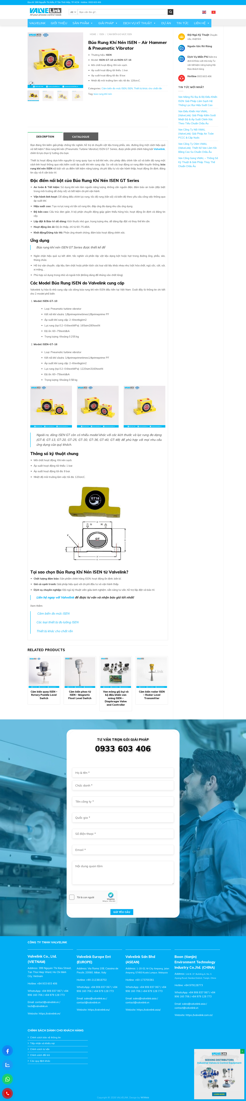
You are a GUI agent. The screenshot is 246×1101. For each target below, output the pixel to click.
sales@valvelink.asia (144, 998)
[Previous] (33, 60)
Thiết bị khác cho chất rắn (148, 88)
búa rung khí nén (103, 93)
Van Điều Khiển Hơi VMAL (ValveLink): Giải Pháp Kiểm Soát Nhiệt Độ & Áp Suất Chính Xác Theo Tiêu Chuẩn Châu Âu (197, 117)
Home (93, 34)
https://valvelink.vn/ (49, 1013)
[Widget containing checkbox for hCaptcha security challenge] (92, 897)
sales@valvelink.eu (95, 998)
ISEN (101, 34)
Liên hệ (200, 23)
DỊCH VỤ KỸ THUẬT (137, 23)
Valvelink (37, 23)
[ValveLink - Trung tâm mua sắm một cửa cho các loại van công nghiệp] (46, 12)
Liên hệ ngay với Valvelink (55, 597)
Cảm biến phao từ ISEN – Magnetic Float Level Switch (79, 695)
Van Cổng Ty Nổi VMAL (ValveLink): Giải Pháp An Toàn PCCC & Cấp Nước (196, 133)
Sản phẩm (81, 23)
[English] (204, 12)
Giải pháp (106, 23)
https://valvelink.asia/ (148, 1009)
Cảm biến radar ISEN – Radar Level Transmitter (152, 695)
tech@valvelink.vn (38, 1006)
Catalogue (80, 136)
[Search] (171, 12)
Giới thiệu (59, 23)
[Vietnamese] (213, 12)
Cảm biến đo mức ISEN (119, 34)
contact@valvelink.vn (47, 1002)
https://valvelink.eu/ (99, 1009)
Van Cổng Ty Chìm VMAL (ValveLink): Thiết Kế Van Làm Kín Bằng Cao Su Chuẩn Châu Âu (197, 147)
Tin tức (182, 23)
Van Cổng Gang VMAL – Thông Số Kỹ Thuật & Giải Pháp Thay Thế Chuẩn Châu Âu (198, 162)
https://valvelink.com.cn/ (199, 1015)
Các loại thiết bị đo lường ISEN (57, 622)
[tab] (45, 136)
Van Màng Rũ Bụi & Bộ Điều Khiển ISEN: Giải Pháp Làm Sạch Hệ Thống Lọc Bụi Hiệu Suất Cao (197, 101)
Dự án (166, 23)
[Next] (78, 60)
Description (45, 136)
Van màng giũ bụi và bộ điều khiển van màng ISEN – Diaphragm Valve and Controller (116, 698)
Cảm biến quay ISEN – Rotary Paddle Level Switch (44, 695)
